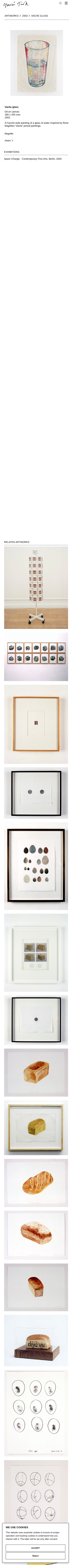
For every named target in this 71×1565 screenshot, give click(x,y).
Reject (35, 1556)
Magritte (9, 133)
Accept (35, 1548)
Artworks (12, 15)
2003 (25, 15)
